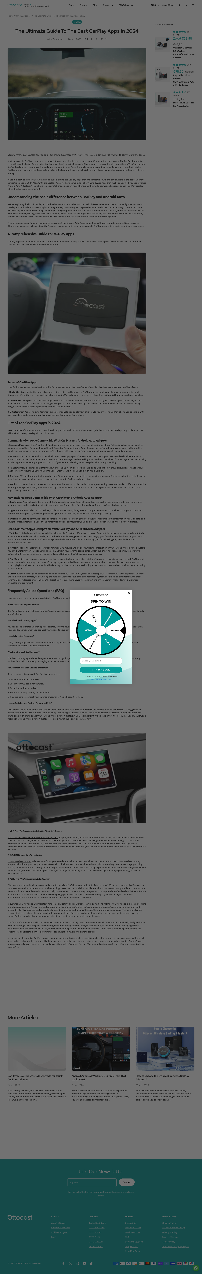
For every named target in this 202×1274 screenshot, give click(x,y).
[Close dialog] (129, 592)
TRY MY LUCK (101, 669)
